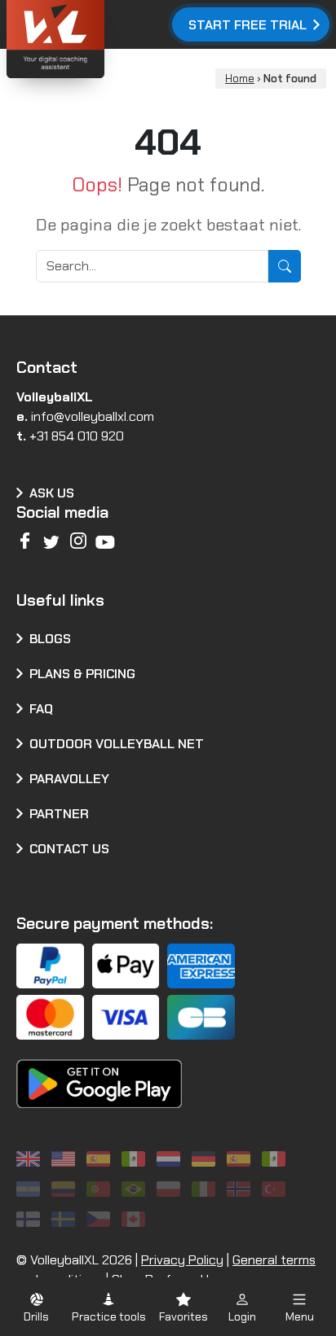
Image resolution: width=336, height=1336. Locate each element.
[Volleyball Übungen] (206, 1159)
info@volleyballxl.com (92, 416)
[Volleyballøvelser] (241, 1189)
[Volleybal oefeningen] (171, 1159)
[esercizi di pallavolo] (206, 1189)
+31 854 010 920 (76, 436)
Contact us (69, 848)
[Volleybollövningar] (65, 1219)
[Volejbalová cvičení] (100, 1219)
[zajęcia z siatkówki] (171, 1189)
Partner (59, 813)
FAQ (41, 708)
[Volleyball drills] (30, 1159)
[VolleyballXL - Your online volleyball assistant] (98, 41)
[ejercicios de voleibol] (100, 1159)
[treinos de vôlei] (100, 1189)
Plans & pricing (82, 673)
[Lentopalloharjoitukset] (30, 1219)
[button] (36, 1307)
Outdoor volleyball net (116, 743)
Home (239, 78)
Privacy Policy (182, 1259)
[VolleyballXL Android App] (99, 1072)
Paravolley (69, 778)
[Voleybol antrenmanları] (276, 1189)
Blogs (50, 638)
